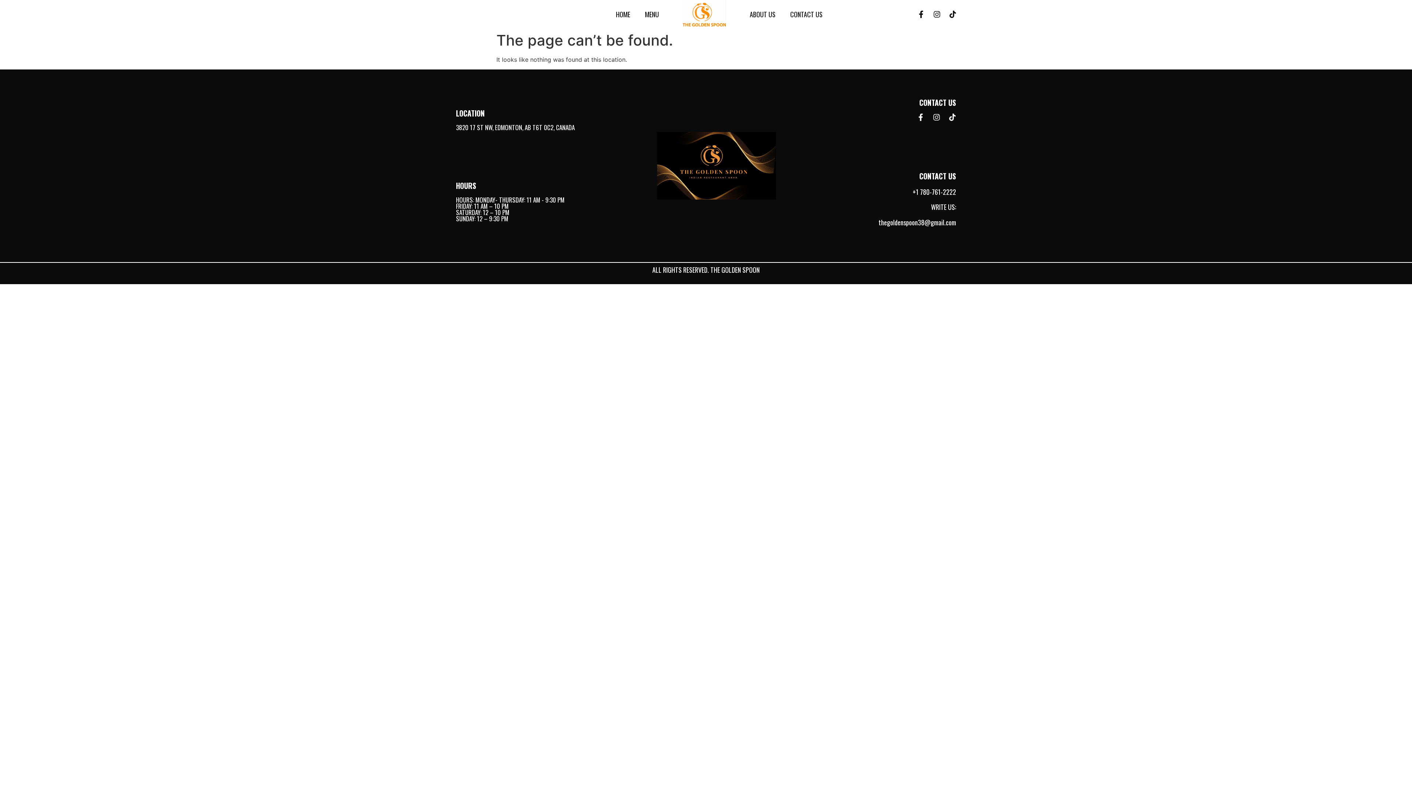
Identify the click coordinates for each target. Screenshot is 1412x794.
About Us (762, 14)
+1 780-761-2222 (934, 192)
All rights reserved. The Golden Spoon (706, 270)
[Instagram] (937, 14)
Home (623, 14)
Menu (652, 14)
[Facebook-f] (921, 14)
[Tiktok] (952, 14)
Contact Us (806, 14)
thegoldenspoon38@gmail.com (917, 222)
